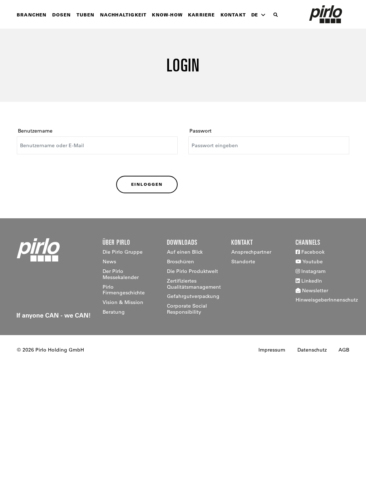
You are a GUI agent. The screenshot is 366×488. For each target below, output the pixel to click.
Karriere (201, 15)
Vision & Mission (123, 302)
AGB (343, 350)
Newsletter (314, 290)
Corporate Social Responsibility (187, 309)
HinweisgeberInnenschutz (327, 300)
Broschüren (180, 261)
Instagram (313, 271)
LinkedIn (311, 281)
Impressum (271, 350)
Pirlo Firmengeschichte (124, 290)
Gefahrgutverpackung (193, 296)
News (109, 261)
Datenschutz (312, 350)
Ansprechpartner (251, 252)
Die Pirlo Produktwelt (192, 271)
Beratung (114, 312)
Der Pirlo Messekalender (121, 274)
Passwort (200, 131)
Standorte (243, 261)
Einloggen (147, 184)
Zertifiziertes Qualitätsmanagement (194, 284)
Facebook (312, 252)
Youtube (312, 261)
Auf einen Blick (185, 252)
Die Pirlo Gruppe (123, 252)
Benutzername (35, 131)
